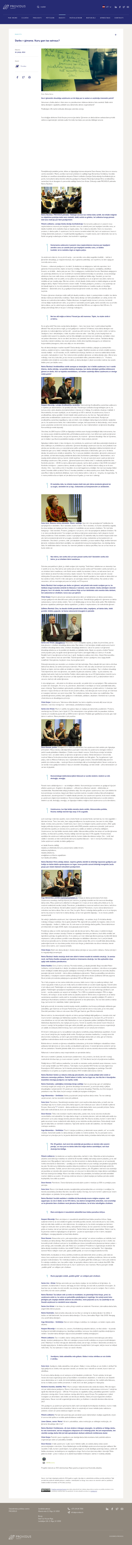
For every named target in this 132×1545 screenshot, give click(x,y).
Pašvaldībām (76, 18)
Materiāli (91, 18)
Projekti (37, 18)
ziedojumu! (94, 1491)
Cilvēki (25, 18)
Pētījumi (50, 18)
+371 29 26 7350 (77, 1509)
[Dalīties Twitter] (23, 77)
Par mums (13, 18)
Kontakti (119, 18)
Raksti (62, 18)
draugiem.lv (60, 643)
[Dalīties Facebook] (17, 77)
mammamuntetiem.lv (68, 898)
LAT (107, 7)
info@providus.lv (77, 1512)
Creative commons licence (59, 1489)
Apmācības (105, 18)
